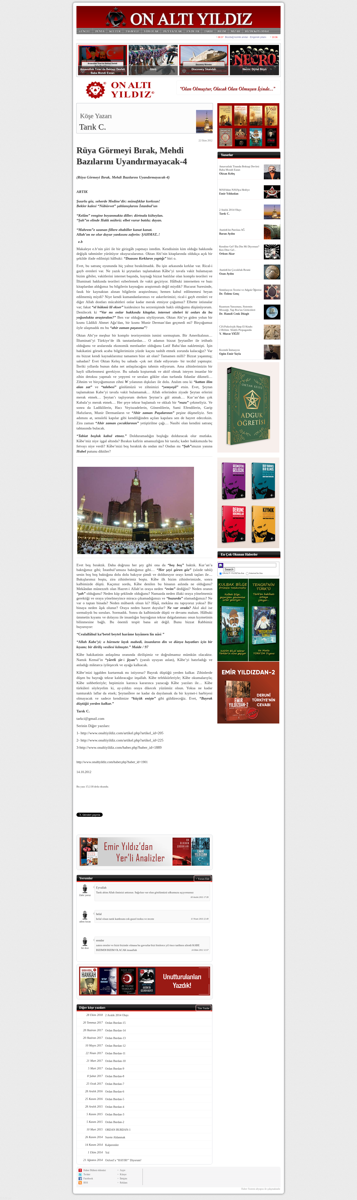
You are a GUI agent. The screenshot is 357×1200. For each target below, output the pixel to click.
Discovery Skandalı (204, 69)
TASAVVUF (132, 31)
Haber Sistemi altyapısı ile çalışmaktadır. (261, 1188)
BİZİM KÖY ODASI (257, 31)
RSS (85, 1182)
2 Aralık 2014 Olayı (230, 209)
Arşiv (122, 1170)
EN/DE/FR (193, 31)
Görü (153, 69)
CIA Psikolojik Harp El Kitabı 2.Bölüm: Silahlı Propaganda (235, 328)
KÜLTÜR (114, 31)
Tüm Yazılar (203, 1008)
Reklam (123, 1182)
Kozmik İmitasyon (229, 349)
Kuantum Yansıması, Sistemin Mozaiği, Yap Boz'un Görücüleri (237, 308)
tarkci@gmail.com (90, 718)
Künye (123, 1174)
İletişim (123, 1178)
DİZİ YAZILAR (172, 31)
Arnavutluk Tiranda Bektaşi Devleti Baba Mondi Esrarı (239, 168)
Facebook (88, 1178)
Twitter (86, 1174)
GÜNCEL (84, 31)
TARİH (208, 31)
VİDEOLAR (151, 31)
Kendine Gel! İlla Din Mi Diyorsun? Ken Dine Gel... (239, 248)
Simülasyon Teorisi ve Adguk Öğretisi (240, 289)
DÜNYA (99, 31)
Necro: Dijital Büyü (255, 69)
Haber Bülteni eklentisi (94, 1170)
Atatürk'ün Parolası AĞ (232, 229)
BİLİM (222, 31)
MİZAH (235, 31)
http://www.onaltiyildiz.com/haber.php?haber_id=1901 (112, 762)
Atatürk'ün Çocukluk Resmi (234, 269)
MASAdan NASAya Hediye (234, 189)
